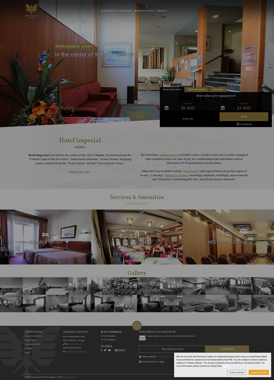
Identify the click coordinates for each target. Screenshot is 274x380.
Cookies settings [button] (236, 372)
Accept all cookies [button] (259, 372)
